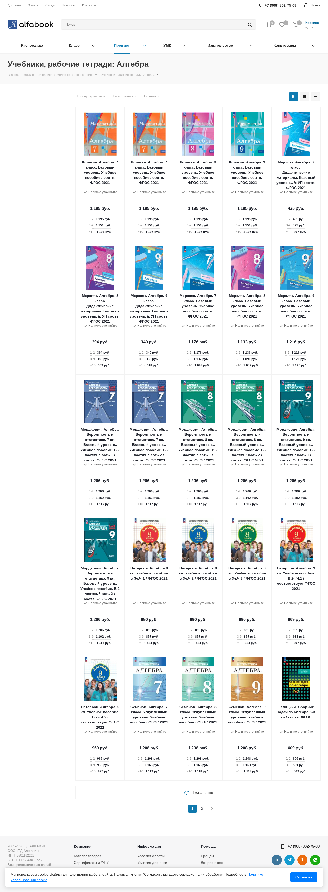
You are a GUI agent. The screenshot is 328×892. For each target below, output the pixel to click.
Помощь (208, 846)
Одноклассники (302, 860)
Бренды (207, 856)
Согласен (303, 877)
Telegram (289, 860)
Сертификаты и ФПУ (91, 862)
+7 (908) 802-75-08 (304, 846)
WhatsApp (315, 860)
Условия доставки (152, 862)
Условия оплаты (151, 856)
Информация (149, 846)
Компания (82, 846)
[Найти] (250, 24)
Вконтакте (277, 860)
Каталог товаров (87, 856)
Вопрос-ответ (212, 862)
